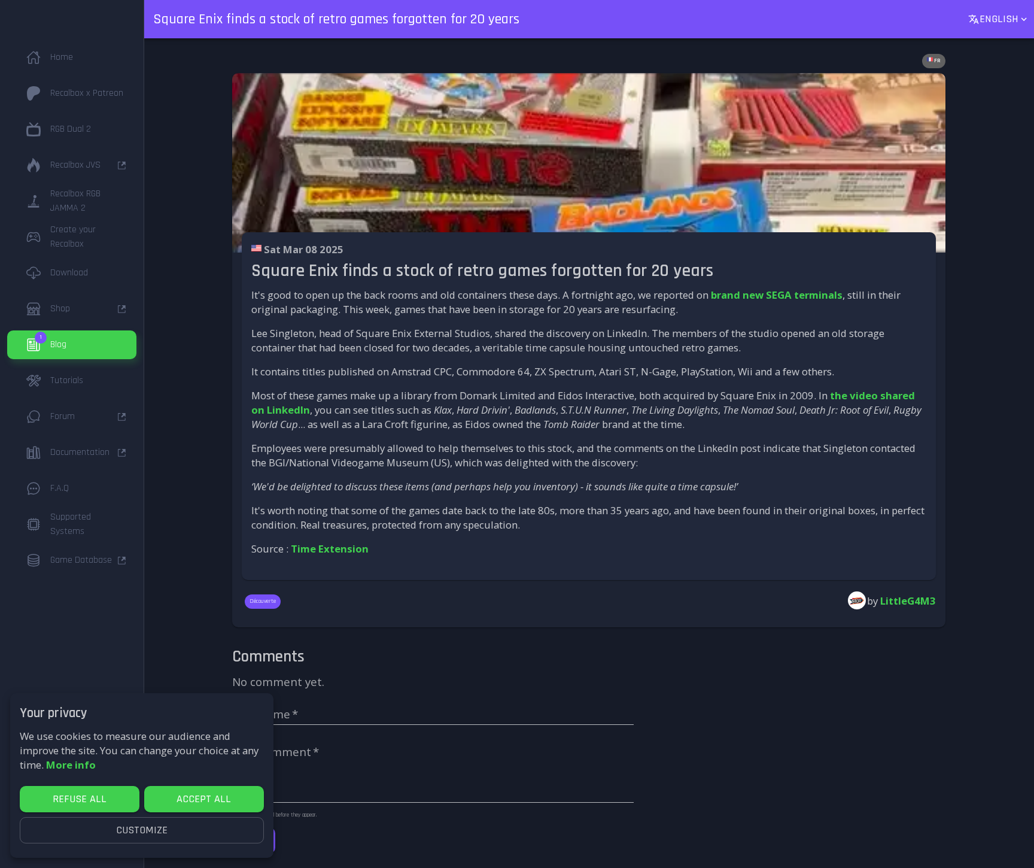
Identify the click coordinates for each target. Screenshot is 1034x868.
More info (71, 765)
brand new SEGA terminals (777, 295)
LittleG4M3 (908, 601)
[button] (71, 57)
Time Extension (330, 549)
